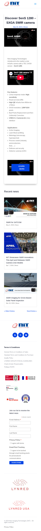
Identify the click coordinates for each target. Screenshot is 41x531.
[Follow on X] (20, 335)
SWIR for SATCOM (13, 222)
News (26, 27)
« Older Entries (9, 311)
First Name (13, 426)
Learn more (21, 167)
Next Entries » (32, 311)
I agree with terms (17, 443)
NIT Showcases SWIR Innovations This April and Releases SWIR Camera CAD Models (19, 260)
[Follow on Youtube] (26, 335)
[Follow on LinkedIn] (15, 335)
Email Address (15, 420)
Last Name (13, 433)
